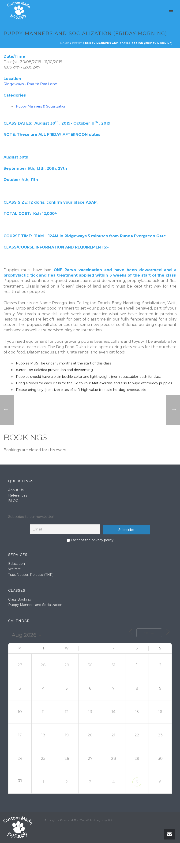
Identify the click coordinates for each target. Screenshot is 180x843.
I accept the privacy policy (91, 540)
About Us (15, 490)
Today (149, 633)
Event (77, 43)
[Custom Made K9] (17, 827)
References (17, 495)
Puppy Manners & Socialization (41, 106)
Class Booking (19, 599)
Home (64, 43)
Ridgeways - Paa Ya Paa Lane (30, 84)
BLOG (13, 501)
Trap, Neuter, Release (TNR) (30, 575)
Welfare (14, 569)
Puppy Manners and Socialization (35, 605)
